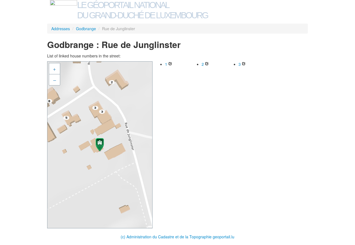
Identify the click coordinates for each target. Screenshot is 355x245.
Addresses (60, 28)
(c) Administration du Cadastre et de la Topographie (167, 236)
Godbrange (86, 28)
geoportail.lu (223, 236)
